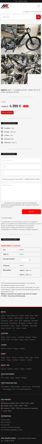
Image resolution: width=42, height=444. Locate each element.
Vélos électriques (7, 374)
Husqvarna (4, 320)
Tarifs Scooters (15, 386)
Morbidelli (35, 320)
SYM (8, 339)
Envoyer (31, 211)
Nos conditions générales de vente (11, 430)
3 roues (4, 345)
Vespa (21, 339)
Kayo (31, 357)
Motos (3, 312)
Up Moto (22, 360)
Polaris (9, 360)
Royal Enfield (5, 325)
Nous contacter (7, 112)
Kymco (14, 337)
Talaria (18, 325)
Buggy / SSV (5, 365)
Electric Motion (19, 318)
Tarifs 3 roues (26, 386)
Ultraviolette (33, 325)
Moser (18, 378)
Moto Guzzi (4, 323)
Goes (26, 357)
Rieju (35, 323)
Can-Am (3, 318)
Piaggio (34, 337)
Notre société (5, 420)
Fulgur (12, 378)
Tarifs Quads (36, 386)
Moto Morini (13, 323)
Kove (16, 320)
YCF (13, 328)
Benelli (27, 315)
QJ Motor (30, 323)
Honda (32, 318)
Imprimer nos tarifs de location (10, 427)
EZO (2, 378)
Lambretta (21, 337)
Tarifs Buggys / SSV (8, 389)
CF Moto (10, 318)
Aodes (3, 357)
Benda (22, 315)
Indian (11, 320)
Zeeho (18, 328)
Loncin (3, 360)
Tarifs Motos (5, 386)
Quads (3, 354)
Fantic (27, 318)
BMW (36, 315)
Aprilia (3, 315)
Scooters (4, 333)
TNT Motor (25, 325)
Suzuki (12, 325)
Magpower (26, 320)
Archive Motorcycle (12, 315)
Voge (2, 328)
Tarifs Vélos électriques (24, 389)
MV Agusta (22, 323)
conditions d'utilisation (18, 229)
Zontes (24, 328)
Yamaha (8, 328)
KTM (20, 320)
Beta (31, 315)
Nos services (5, 425)
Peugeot (28, 337)
